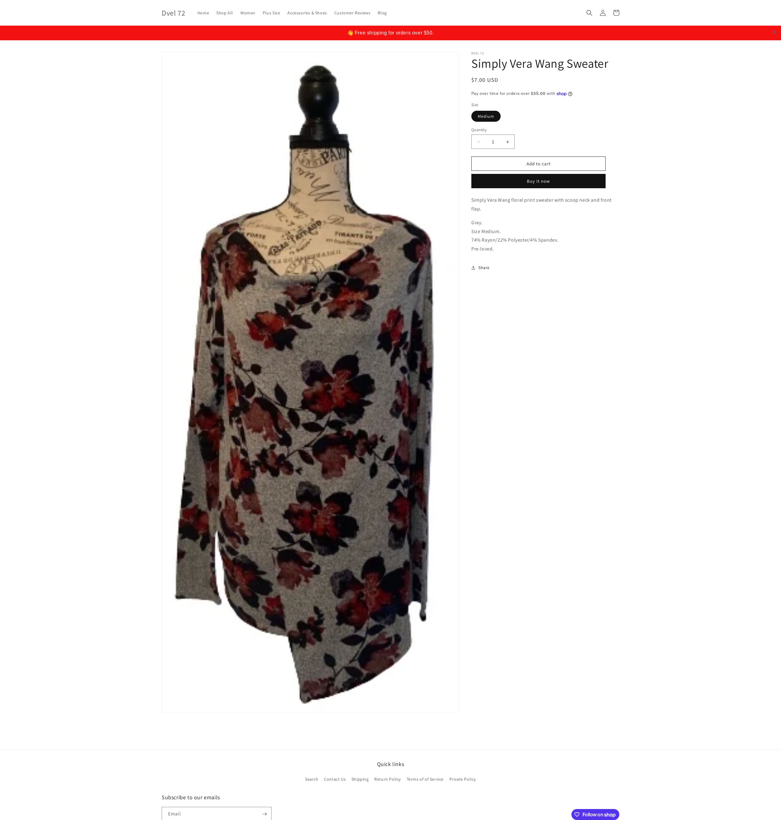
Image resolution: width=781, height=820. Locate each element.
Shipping (360, 779)
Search (312, 779)
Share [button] (484, 267)
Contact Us (335, 779)
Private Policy (462, 779)
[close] (774, 32)
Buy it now (538, 181)
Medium (486, 116)
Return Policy (387, 779)
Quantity (479, 129)
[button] (589, 13)
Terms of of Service (425, 779)
